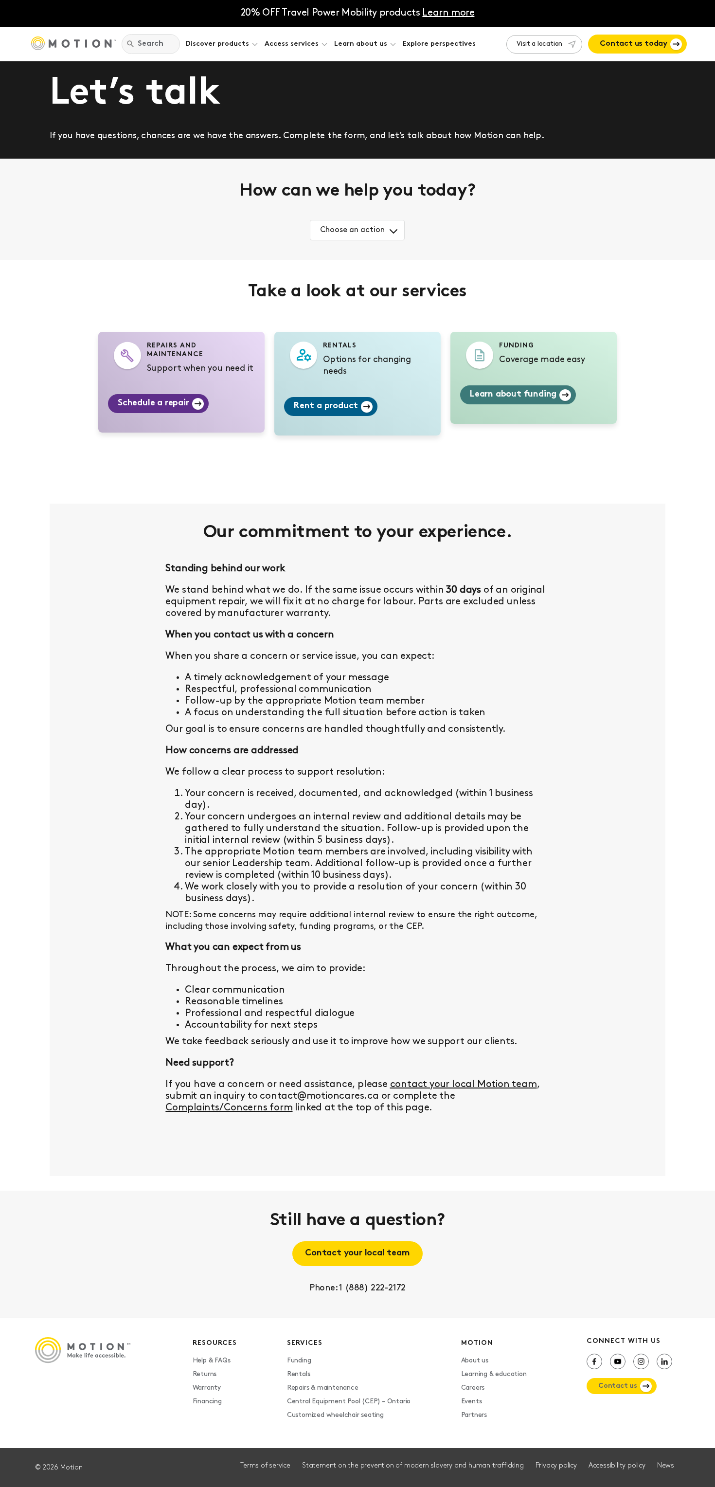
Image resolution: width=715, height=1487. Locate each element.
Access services (292, 44)
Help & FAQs (212, 1360)
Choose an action (352, 230)
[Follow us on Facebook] (594, 1361)
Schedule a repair (153, 403)
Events (471, 1401)
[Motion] (73, 44)
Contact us (617, 1386)
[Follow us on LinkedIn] (664, 1361)
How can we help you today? (357, 191)
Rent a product (326, 406)
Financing (207, 1401)
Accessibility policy (617, 1465)
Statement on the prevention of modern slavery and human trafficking (413, 1465)
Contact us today (633, 44)
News (665, 1465)
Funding (299, 1360)
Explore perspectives (439, 44)
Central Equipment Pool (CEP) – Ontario (349, 1401)
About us (474, 1360)
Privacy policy (556, 1465)
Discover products (217, 44)
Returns (205, 1374)
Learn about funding (513, 394)
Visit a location (539, 44)
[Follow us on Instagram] (641, 1361)
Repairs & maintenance (322, 1388)
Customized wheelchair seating (335, 1415)
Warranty (207, 1388)
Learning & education (494, 1374)
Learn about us (360, 44)
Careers (473, 1388)
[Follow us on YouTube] (618, 1361)
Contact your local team (357, 1253)
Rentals (298, 1374)
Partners (474, 1415)
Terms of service (265, 1465)
